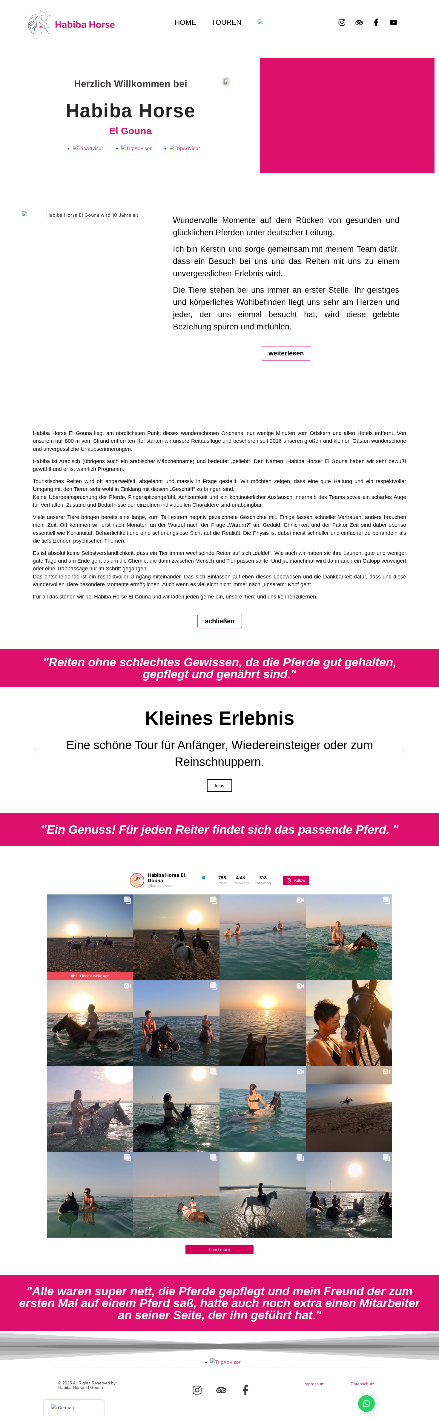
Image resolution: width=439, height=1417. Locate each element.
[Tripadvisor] (359, 22)
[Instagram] (342, 22)
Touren (226, 22)
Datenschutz (362, 1383)
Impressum (314, 1383)
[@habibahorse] (137, 880)
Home (185, 22)
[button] (35, 750)
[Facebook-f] (376, 22)
